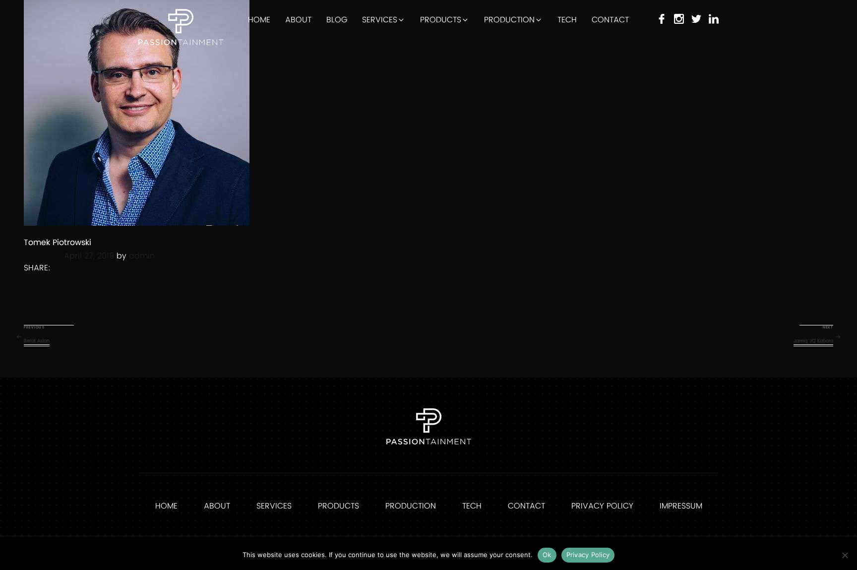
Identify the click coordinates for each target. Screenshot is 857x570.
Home (259, 19)
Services (379, 19)
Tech (567, 19)
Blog (336, 19)
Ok (547, 555)
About (298, 19)
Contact (610, 19)
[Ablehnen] (845, 555)
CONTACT (526, 506)
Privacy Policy (602, 506)
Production (509, 19)
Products (440, 19)
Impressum (681, 506)
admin (142, 256)
